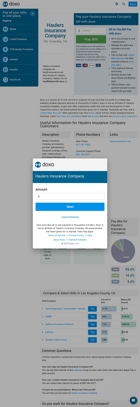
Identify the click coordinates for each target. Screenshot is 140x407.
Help (89, 235)
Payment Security (77, 239)
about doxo (59, 239)
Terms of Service (56, 235)
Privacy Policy (76, 235)
